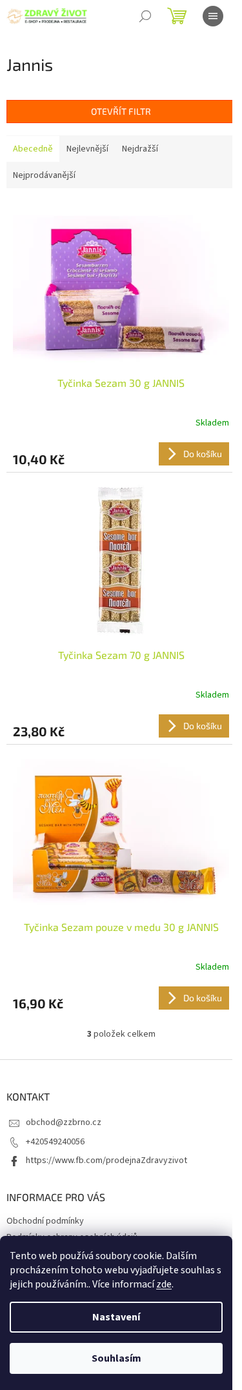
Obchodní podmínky (45, 1221)
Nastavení (116, 1317)
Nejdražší (140, 148)
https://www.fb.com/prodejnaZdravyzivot (106, 1160)
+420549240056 (55, 1141)
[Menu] (213, 16)
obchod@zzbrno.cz (63, 1122)
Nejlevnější (87, 148)
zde (164, 1284)
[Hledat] (145, 16)
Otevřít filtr (121, 111)
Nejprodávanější (44, 175)
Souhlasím (116, 1358)
